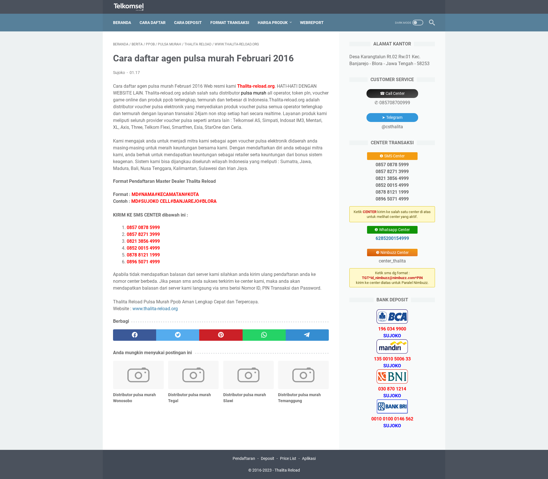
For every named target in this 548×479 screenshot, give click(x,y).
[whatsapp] (264, 335)
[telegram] (307, 335)
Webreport (312, 22)
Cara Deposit (188, 22)
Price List (288, 458)
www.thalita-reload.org (155, 308)
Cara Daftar (153, 22)
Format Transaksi (229, 22)
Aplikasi (309, 458)
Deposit (267, 458)
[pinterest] (220, 335)
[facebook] (134, 335)
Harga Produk (273, 22)
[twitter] (177, 335)
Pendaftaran (244, 458)
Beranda (122, 22)
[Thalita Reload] (132, 7)
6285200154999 (392, 238)
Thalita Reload (287, 470)
